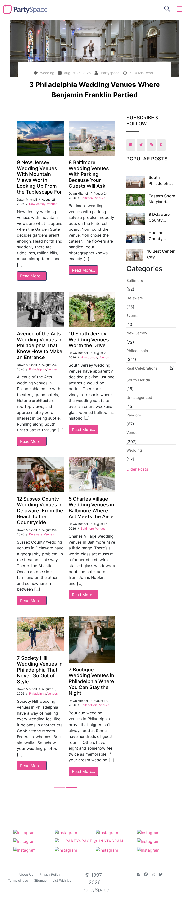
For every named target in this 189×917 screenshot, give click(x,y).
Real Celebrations (142, 368)
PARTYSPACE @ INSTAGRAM (94, 840)
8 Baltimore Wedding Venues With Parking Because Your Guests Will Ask (89, 174)
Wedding (134, 450)
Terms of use (18, 880)
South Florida (138, 380)
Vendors (133, 415)
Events (132, 315)
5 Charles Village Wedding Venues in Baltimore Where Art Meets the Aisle (91, 507)
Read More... (31, 275)
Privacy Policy (49, 874)
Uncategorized (139, 397)
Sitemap (40, 880)
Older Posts (137, 469)
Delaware (35, 534)
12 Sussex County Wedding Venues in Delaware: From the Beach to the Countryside (40, 510)
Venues (52, 204)
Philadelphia (37, 369)
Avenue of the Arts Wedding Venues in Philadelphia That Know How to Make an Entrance (40, 345)
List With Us (62, 880)
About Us (26, 874)
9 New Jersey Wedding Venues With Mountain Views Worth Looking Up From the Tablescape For (39, 177)
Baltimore (87, 198)
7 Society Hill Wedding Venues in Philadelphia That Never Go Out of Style (40, 670)
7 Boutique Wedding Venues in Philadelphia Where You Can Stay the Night (91, 681)
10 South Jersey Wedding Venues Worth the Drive (89, 339)
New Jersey (37, 204)
